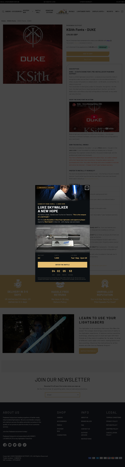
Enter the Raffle (62, 265)
